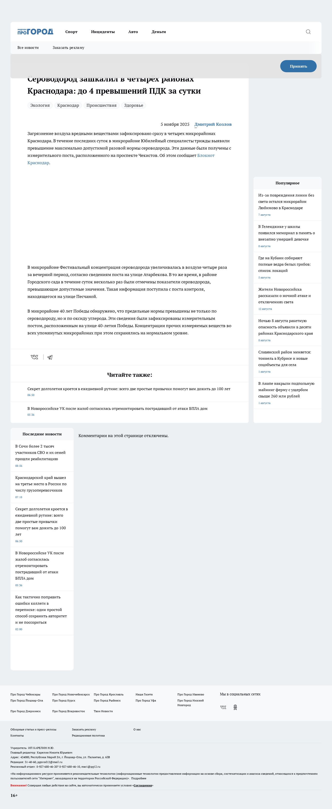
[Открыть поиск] (308, 31)
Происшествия (102, 105)
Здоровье (133, 105)
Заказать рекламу (68, 47)
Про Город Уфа (146, 700)
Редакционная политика (88, 735)
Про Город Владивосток (68, 711)
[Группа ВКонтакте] (223, 707)
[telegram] (51, 357)
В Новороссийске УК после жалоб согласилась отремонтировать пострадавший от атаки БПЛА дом (117, 411)
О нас (137, 729)
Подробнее (138, 778)
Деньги (159, 31)
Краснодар (68, 105)
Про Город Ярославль (108, 694)
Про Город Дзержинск (25, 711)
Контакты (17, 735)
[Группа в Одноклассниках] (235, 707)
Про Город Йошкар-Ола (26, 700)
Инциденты (103, 31)
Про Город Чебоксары (25, 694)
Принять (298, 66)
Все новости (28, 47)
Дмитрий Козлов (213, 124)
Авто (133, 31)
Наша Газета (144, 694)
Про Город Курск (63, 700)
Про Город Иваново (190, 694)
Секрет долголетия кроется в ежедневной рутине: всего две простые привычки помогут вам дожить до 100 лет (128, 391)
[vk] (35, 357)
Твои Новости (103, 711)
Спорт (71, 31)
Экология (40, 105)
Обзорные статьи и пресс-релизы (33, 729)
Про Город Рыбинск (107, 700)
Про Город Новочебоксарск (71, 694)
